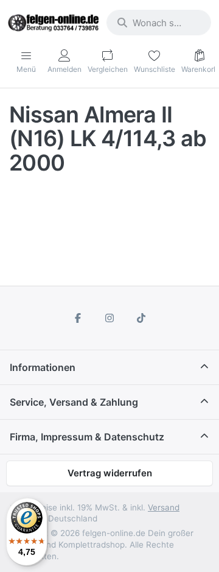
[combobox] (158, 22)
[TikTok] (141, 318)
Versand (163, 507)
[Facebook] (78, 318)
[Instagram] (109, 318)
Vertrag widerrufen (110, 473)
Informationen (42, 367)
